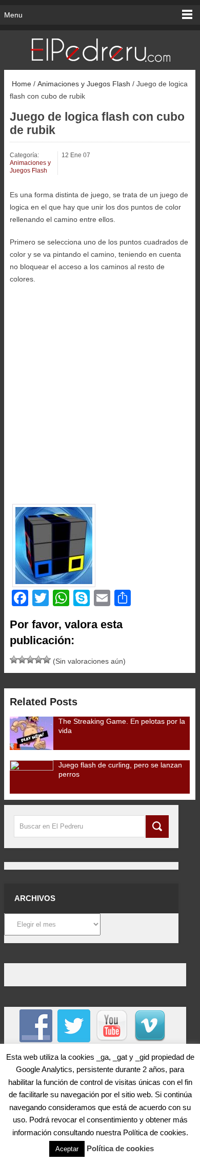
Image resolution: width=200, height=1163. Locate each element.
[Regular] (22, 659)
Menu (13, 15)
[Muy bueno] (38, 659)
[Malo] (14, 659)
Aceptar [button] (66, 1149)
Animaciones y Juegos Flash (83, 84)
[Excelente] (47, 659)
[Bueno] (30, 659)
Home (20, 84)
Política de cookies (120, 1148)
